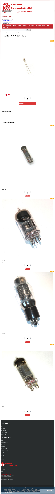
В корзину (27, 196)
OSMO (48, 25)
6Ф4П (3, 406)
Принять (49, 490)
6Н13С (3, 333)
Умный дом (25, 25)
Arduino (14, 25)
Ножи (4, 27)
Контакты (3, 434)
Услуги (7, 27)
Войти (4, 20)
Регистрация (9, 20)
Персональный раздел (7, 479)
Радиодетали (8, 25)
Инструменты (31, 25)
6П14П (3, 187)
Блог (4, 25)
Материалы (38, 25)
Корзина (5, 22)
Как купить (4, 428)
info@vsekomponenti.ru (7, 14)
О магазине (4, 432)
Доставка (3, 430)
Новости (3, 426)
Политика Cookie (8, 492)
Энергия (19, 25)
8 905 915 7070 (7, 11)
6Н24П (3, 260)
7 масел (43, 25)
